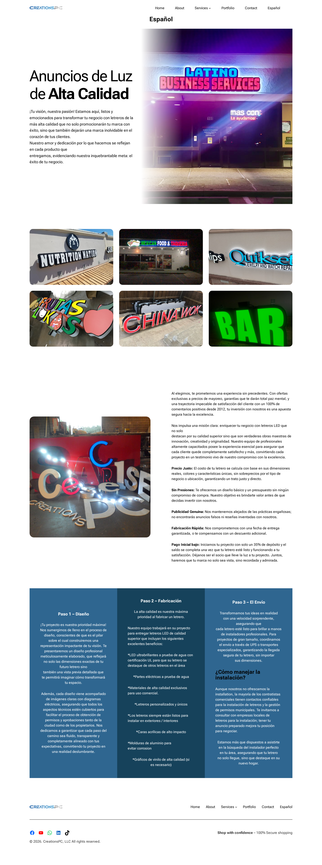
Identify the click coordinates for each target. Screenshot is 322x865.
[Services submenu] (210, 8)
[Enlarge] (107, 234)
